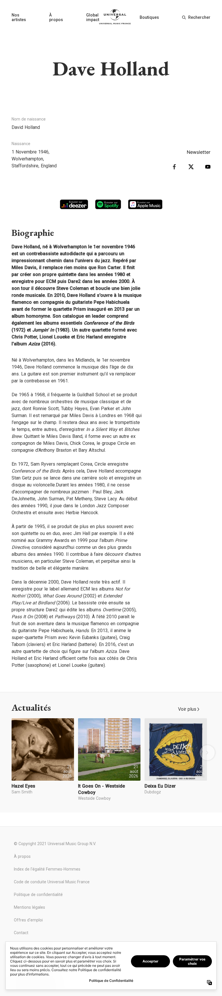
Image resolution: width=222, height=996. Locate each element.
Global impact (92, 17)
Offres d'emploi (28, 920)
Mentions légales (29, 907)
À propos (56, 17)
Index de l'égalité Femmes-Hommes (47, 869)
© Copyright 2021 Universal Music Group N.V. (55, 843)
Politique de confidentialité (38, 894)
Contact (21, 932)
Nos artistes (19, 17)
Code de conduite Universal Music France (52, 882)
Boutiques (149, 17)
